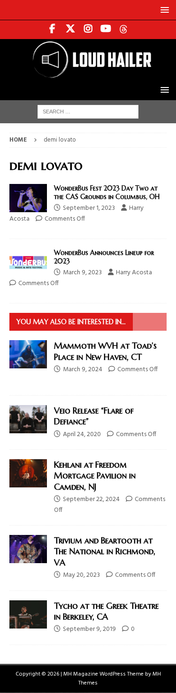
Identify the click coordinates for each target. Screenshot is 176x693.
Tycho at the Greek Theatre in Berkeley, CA (106, 611)
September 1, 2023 (89, 208)
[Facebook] (52, 29)
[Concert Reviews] (28, 198)
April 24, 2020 (82, 434)
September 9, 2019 (89, 629)
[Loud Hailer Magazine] (88, 74)
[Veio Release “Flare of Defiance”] (28, 419)
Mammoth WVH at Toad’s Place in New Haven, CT (105, 351)
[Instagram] (88, 29)
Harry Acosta (134, 272)
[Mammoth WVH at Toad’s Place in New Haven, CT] (28, 354)
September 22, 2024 (91, 499)
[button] (163, 9)
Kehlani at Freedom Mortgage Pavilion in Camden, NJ (95, 475)
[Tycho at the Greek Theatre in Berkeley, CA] (28, 614)
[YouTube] (106, 29)
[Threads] (123, 29)
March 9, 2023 (82, 272)
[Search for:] (88, 111)
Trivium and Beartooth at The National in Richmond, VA (104, 551)
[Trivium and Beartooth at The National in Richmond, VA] (28, 549)
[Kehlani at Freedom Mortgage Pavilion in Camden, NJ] (28, 473)
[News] (28, 262)
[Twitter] (70, 29)
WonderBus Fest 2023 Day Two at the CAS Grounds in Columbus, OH (107, 192)
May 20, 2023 (81, 575)
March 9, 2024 (82, 369)
